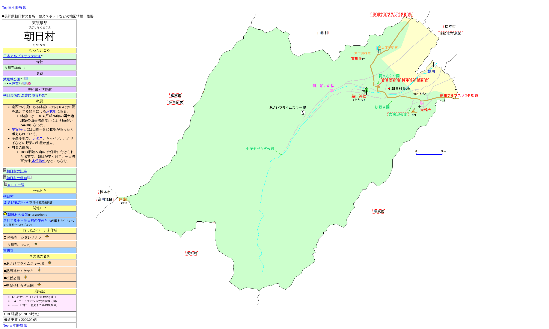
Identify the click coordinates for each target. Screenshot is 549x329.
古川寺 (8, 250)
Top (6, 325)
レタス (37, 138)
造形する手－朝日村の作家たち (27, 220)
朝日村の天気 (18, 214)
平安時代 (19, 129)
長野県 (22, 325)
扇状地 (51, 111)
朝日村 (8, 196)
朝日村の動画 (16, 178)
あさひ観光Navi (16, 202)
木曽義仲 (38, 161)
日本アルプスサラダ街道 (22, 56)
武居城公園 (11, 79)
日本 (12, 325)
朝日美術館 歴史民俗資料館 (24, 95)
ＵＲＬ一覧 (15, 185)
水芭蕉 (13, 84)
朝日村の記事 (16, 171)
